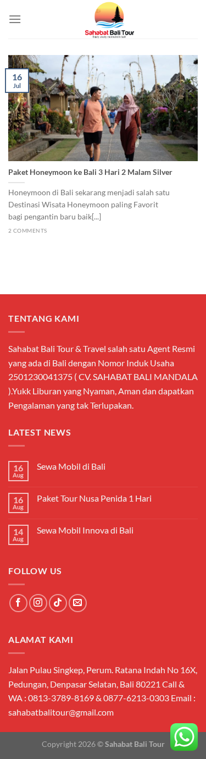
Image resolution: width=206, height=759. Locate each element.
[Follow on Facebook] (18, 603)
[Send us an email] (78, 603)
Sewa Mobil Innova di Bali (85, 530)
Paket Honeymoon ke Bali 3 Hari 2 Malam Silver (90, 172)
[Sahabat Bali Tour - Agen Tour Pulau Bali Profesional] (110, 19)
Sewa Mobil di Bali (71, 466)
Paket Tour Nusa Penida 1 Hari (94, 498)
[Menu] (14, 19)
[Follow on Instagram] (38, 603)
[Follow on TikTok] (58, 603)
